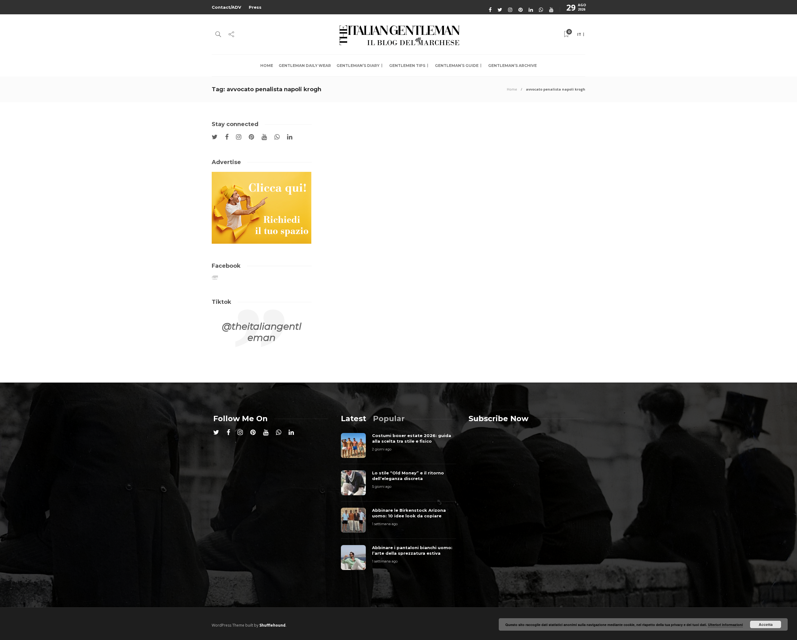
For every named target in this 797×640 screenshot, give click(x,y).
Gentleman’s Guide (457, 65)
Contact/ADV (226, 7)
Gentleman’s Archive (512, 65)
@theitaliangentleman (261, 332)
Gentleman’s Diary (358, 65)
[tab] (353, 418)
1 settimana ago (385, 524)
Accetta (766, 624)
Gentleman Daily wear (305, 65)
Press (255, 7)
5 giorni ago (381, 486)
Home (266, 65)
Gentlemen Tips (407, 65)
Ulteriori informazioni (725, 624)
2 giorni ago (381, 449)
